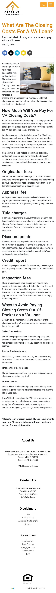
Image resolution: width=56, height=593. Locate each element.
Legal (28, 514)
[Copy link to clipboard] (29, 53)
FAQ (28, 554)
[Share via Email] (23, 53)
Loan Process (28, 544)
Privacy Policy (28, 518)
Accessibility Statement (28, 521)
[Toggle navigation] (51, 4)
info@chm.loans (28, 497)
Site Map (28, 524)
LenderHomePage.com (35, 588)
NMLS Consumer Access (28, 466)
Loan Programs (28, 541)
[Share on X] (11, 53)
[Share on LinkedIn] (17, 53)
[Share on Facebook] (4, 53)
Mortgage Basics (28, 547)
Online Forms (28, 551)
